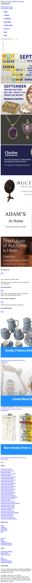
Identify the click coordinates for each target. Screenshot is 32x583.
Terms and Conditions (7, 551)
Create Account (8, 7)
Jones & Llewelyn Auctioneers (9, 497)
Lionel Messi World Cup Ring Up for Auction (11, 408)
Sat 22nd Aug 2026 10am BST (8, 498)
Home (2, 525)
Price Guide (4, 530)
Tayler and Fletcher (6, 475)
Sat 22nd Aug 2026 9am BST (7, 470)
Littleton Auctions (5, 500)
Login (2, 7)
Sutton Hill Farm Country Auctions (10, 503)
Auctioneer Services (6, 543)
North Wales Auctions (7, 515)
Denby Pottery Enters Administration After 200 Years (13, 360)
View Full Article (4, 361)
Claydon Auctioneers (6, 509)
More (2, 273)
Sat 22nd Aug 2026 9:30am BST (8, 473)
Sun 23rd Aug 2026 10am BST (8, 517)
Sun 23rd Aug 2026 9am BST (7, 511)
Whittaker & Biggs (6, 472)
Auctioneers (4, 528)
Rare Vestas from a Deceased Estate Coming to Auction (13, 457)
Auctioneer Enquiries (6, 544)
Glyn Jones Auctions (6, 469)
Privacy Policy (5, 553)
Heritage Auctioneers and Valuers (10, 512)
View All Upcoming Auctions (9, 518)
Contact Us (4, 541)
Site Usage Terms (5, 554)
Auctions (3, 527)
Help (2, 540)
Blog (2, 531)
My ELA (3, 538)
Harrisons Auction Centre (7, 506)
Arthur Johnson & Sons (7, 478)
